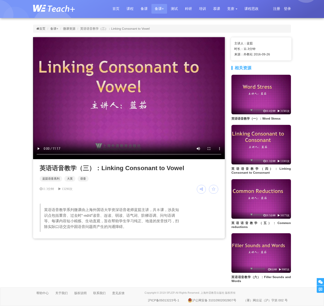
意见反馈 (118, 293)
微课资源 (69, 28)
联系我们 (99, 293)
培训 (202, 9)
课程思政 (251, 9)
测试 (174, 9)
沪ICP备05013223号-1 (163, 300)
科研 (188, 9)
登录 (287, 9)
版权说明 (80, 293)
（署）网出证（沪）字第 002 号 (266, 300)
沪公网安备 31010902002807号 (214, 300)
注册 (276, 9)
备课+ (159, 9)
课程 (130, 9)
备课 (144, 9)
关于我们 (61, 293)
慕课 (216, 9)
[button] (232, 9)
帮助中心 (42, 293)
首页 (115, 9)
